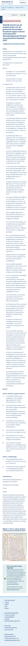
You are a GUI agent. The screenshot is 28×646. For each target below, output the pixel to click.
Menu (24, 2)
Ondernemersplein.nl (11, 638)
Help (6, 606)
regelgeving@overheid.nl (13, 589)
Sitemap (7, 619)
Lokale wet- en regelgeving (7, 7)
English (7, 604)
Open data (8, 625)
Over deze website (10, 600)
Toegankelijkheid (9, 617)
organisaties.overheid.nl (13, 584)
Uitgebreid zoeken (19, 7)
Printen (21, 15)
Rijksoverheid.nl (9, 636)
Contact (7, 602)
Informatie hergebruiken (11, 613)
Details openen (1, 19)
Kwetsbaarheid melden (11, 621)
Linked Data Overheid (11, 627)
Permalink (14, 15)
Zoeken (7, 608)
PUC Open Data (9, 629)
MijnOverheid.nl (9, 634)
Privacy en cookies (10, 615)
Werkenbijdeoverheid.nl (11, 640)
